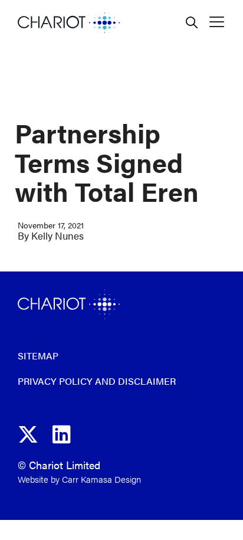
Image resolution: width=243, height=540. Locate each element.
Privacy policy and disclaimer (97, 381)
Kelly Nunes (57, 235)
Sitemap (38, 355)
